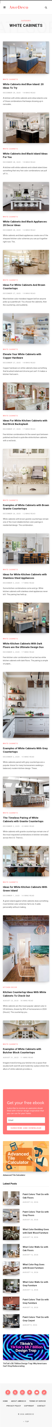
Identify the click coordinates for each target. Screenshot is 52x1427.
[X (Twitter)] (15, 1392)
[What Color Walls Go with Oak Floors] (13, 1251)
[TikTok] (44, 1392)
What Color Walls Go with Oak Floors (35, 1249)
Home (5, 1401)
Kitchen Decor (10, 987)
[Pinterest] (29, 1392)
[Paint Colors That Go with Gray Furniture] (13, 1303)
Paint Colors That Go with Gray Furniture (36, 1301)
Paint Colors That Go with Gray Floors (36, 1213)
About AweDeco (18, 1401)
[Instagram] (22, 1392)
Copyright (29, 1406)
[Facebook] (7, 1392)
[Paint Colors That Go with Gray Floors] (13, 1215)
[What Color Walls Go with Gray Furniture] (13, 1286)
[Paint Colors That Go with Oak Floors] (13, 1198)
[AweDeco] (18, 7)
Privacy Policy (14, 1406)
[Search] (46, 7)
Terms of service (37, 1401)
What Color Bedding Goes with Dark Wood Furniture (36, 1231)
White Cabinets (10, 79)
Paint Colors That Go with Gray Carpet (36, 1319)
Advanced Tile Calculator (14, 1175)
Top (27, 1422)
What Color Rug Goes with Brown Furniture (33, 1266)
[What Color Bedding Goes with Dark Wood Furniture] (13, 1233)
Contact (41, 1406)
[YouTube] (36, 1392)
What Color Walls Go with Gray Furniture (35, 1284)
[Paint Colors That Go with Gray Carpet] (13, 1321)
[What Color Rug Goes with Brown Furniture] (13, 1268)
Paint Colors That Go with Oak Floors (36, 1196)
